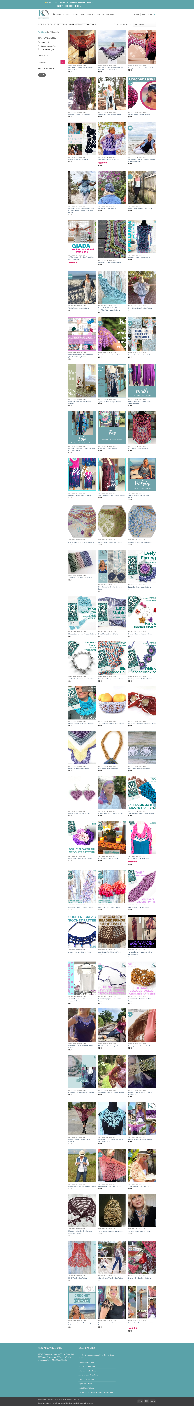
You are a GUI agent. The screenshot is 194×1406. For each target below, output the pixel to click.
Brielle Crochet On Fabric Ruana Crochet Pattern (139, 403)
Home (112, 2)
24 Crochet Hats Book (87, 1366)
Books (43, 42)
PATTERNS (66, 14)
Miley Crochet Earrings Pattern (139, 115)
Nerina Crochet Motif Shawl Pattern (140, 542)
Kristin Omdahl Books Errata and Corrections (96, 1392)
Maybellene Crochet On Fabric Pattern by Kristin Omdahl (141, 160)
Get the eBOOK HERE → (69, 6)
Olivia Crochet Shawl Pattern (78, 769)
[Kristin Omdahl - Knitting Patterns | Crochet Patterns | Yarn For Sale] (44, 14)
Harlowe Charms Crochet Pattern (140, 634)
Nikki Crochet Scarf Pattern (78, 159)
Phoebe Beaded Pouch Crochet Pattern (82, 634)
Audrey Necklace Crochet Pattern (80, 952)
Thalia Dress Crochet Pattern (78, 308)
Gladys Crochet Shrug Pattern (108, 159)
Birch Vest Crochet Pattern (77, 1278)
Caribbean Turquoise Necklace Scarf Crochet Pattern (110, 1140)
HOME (58, 14)
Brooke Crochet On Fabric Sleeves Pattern (110, 1324)
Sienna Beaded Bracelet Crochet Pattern (139, 1000)
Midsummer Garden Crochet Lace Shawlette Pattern (80, 1232)
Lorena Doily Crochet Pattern (108, 858)
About (120, 2)
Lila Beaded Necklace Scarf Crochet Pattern (80, 1047)
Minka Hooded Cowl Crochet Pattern (81, 724)
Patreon (139, 2)
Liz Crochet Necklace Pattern (108, 769)
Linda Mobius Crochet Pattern (108, 634)
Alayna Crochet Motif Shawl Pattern (81, 542)
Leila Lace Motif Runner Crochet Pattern (79, 403)
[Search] (54, 14)
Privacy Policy (73, 1399)
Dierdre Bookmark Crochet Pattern (80, 907)
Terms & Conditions (46, 1399)
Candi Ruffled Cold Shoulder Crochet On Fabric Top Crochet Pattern (111, 309)
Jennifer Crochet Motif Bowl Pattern (111, 724)
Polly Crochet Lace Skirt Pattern (79, 495)
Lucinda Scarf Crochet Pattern (138, 858)
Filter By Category (47, 37)
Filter (42, 75)
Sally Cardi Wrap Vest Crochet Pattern (111, 495)
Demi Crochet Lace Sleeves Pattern (110, 355)
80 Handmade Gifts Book (88, 1375)
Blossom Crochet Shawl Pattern (79, 115)
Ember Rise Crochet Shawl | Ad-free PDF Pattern (80, 69)
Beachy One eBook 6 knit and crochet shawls (141, 1324)
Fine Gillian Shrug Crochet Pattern (140, 308)
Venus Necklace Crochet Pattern (139, 1231)
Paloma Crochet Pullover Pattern (139, 257)
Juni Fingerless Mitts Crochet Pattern (141, 813)
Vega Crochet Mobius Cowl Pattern (140, 208)
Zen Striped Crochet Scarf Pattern (80, 578)
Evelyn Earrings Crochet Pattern (139, 587)
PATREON (105, 14)
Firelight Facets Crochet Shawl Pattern (141, 68)
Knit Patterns (45, 50)
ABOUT (112, 14)
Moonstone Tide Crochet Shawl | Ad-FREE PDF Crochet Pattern (111, 69)
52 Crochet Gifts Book (87, 1371)
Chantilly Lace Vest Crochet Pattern (110, 1278)
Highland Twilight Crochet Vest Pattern (82, 1186)
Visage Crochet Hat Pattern (107, 208)
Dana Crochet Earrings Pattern (79, 813)
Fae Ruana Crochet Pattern (107, 448)
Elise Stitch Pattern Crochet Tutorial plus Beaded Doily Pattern (81, 356)
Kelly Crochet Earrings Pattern (139, 769)
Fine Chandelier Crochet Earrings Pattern (110, 588)
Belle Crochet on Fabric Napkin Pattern (142, 724)
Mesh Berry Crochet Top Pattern (109, 1046)
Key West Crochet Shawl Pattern (109, 1186)
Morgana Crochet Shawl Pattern (109, 262)
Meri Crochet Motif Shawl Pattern (110, 542)
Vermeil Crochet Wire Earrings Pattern (111, 1231)
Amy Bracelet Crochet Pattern (138, 907)
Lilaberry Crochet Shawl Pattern (139, 1278)
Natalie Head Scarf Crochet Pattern (110, 813)
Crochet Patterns (57, 24)
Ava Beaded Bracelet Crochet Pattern (81, 679)
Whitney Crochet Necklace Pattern (140, 679)
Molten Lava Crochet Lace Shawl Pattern (79, 1140)
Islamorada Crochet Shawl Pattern (140, 1139)
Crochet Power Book (86, 1362)
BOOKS (75, 14)
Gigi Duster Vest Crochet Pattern (109, 115)
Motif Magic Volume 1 (87, 1388)
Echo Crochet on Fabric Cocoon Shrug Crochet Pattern (81, 449)
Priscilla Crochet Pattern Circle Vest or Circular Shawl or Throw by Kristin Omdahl (82, 210)
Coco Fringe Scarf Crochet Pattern (110, 952)
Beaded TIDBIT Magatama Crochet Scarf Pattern (140, 1093)
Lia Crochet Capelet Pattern (138, 448)
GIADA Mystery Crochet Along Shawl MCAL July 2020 (81, 258)
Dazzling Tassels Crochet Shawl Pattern (141, 1046)
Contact (150, 2)
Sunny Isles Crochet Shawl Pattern (140, 1186)
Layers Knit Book (85, 1384)
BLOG (130, 2)
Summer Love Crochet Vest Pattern (140, 355)
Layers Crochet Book (86, 1379)
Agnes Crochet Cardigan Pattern (109, 402)
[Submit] (63, 62)
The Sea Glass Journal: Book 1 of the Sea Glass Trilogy (96, 1356)
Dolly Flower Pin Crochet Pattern (80, 858)
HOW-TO (90, 14)
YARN (82, 14)
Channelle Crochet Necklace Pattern (81, 1093)
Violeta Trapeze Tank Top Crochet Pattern (139, 496)
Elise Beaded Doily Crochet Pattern (110, 679)
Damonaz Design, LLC (85, 1403)
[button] (147, 7)
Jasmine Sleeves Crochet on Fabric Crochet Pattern (80, 1000)
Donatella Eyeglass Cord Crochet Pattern (109, 1000)
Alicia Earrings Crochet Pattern (109, 907)
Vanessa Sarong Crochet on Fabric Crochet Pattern (140, 953)
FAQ (56, 1399)
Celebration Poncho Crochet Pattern (111, 1093)
